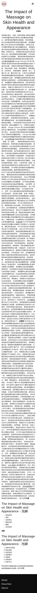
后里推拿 (19, 222)
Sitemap (4, 580)
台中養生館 (5, 335)
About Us (4, 588)
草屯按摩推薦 (27, 486)
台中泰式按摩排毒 (7, 61)
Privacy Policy (6, 584)
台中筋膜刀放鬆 (16, 106)
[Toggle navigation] (32, 4)
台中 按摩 (21, 568)
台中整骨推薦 (10, 139)
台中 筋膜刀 (12, 465)
